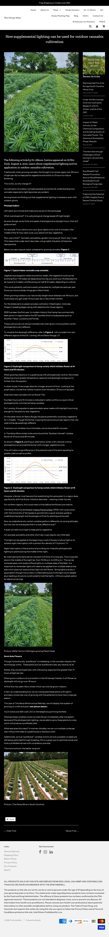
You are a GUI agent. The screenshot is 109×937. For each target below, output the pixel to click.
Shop (56, 10)
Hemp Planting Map (60, 16)
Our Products (10, 866)
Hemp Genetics (72, 10)
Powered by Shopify (33, 920)
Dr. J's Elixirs (90, 10)
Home (33, 10)
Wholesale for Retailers (84, 21)
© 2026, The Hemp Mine (13, 920)
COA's (86, 16)
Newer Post (71, 831)
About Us (44, 10)
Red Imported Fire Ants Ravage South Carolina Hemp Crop (93, 86)
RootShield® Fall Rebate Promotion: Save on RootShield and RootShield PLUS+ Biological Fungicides (93, 177)
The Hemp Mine (12, 17)
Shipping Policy (11, 855)
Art (101, 10)
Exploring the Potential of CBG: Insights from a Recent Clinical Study (93, 197)
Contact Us (98, 16)
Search (7, 870)
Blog (76, 16)
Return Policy (10, 858)
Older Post (11, 831)
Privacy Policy (10, 862)
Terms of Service (11, 851)
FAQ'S (102, 21)
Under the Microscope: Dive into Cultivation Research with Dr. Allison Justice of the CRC (93, 106)
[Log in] (97, 26)
